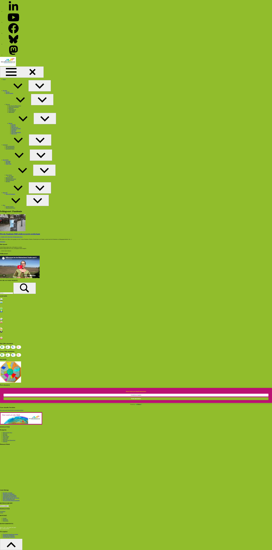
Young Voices (9, 175)
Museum (10, 123)
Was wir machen (9, 93)
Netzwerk (5, 434)
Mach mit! (5, 192)
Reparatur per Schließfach (8, 494)
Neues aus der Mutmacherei (9, 440)
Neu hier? (5, 90)
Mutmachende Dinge (10, 208)
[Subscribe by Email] (13, 347)
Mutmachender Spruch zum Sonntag (11, 498)
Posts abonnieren (136, 398)
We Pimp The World (16, 128)
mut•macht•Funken (10, 148)
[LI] (13, 11)
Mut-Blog (8, 181)
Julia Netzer (10, 236)
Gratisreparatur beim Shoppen (9, 495)
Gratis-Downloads (10, 180)
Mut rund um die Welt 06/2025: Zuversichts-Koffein (11, 410)
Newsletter (8, 161)
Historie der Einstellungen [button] (8, 535)
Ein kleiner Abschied (7, 492)
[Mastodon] (13, 55)
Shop (4, 205)
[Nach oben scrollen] (11, 544)
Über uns (8, 104)
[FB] (13, 33)
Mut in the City (14, 127)
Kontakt (4, 518)
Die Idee (7, 92)
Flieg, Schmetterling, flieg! (9, 499)
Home (4, 79)
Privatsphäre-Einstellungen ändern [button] (10, 534)
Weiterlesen (2, 241)
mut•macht (5, 144)
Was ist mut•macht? (10, 146)
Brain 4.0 (13, 126)
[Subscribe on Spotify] (2, 347)
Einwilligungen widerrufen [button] (9, 537)
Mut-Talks (8, 162)
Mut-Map (13, 124)
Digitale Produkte (10, 206)
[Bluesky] (13, 44)
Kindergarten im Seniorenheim (10, 496)
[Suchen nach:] (6, 293)
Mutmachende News (18, 236)
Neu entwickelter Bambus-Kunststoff (11, 500)
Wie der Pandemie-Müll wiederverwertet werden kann (20, 234)
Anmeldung (2, 511)
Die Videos (11, 176)
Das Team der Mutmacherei (14, 105)
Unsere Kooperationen (13, 107)
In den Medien (11, 111)
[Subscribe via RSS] (18, 347)
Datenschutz (5, 520)
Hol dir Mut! (5, 160)
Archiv (1, 512)
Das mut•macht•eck (10, 147)
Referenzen (11, 108)
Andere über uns (12, 109)
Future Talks (8, 163)
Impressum (5, 519)
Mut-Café (13, 131)
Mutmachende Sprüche (11, 179)
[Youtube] (13, 22)
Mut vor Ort (14, 133)
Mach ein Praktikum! (10, 194)
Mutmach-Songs (9, 177)
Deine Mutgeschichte (16, 132)
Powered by (132, 404)
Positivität (5, 441)
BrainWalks (14, 129)
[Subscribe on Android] (7, 347)
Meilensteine (11, 112)
